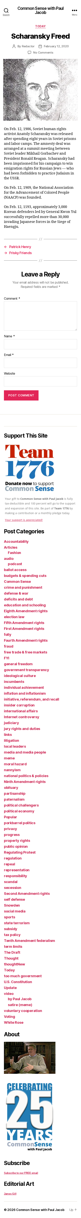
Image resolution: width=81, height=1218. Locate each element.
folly (7, 634)
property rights (17, 840)
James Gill (10, 1193)
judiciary (11, 723)
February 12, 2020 (56, 46)
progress (12, 835)
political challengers (21, 805)
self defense (14, 899)
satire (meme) (20, 1005)
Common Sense (17, 581)
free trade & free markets (25, 652)
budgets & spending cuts (25, 576)
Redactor (28, 46)
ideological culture (20, 676)
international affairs (21, 711)
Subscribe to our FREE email (21, 1172)
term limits (13, 946)
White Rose (13, 1022)
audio (9, 559)
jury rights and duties (22, 729)
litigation (11, 740)
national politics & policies (26, 776)
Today (40, 26)
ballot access (15, 570)
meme (9, 758)
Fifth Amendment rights (24, 623)
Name (9, 336)
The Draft (12, 952)
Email (9, 355)
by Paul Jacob (19, 999)
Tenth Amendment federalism (29, 941)
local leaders (15, 746)
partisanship (15, 793)
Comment (12, 298)
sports (9, 917)
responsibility (15, 876)
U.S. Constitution (18, 982)
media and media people (25, 752)
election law (14, 617)
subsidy (10, 929)
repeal (9, 864)
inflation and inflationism (25, 693)
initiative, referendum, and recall (31, 699)
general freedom (18, 664)
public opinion (16, 846)
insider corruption (19, 705)
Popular (10, 817)
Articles (10, 547)
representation (16, 870)
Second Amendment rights (27, 893)
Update (10, 988)
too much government (23, 976)
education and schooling (25, 605)
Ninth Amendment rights (25, 782)
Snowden (12, 905)
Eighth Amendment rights (26, 611)
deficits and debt (18, 599)
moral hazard (15, 764)
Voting (9, 1017)
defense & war (16, 593)
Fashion (14, 553)
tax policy (12, 935)
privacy (10, 829)
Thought (11, 958)
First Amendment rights (24, 629)
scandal (10, 882)
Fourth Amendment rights (26, 640)
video (9, 994)
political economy (19, 811)
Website (9, 373)
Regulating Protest (20, 852)
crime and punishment (23, 587)
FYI (6, 658)
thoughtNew (14, 964)
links (8, 735)
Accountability (16, 541)
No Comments (43, 52)
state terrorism (17, 923)
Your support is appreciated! (24, 520)
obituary (11, 788)
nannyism (12, 770)
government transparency (26, 670)
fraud (8, 646)
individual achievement (24, 687)
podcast (15, 564)
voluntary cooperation (23, 1011)
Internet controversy (21, 717)
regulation (12, 858)
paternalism (14, 799)
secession (12, 888)
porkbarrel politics (19, 823)
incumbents (14, 682)
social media (15, 911)
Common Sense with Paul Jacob (40, 10)
